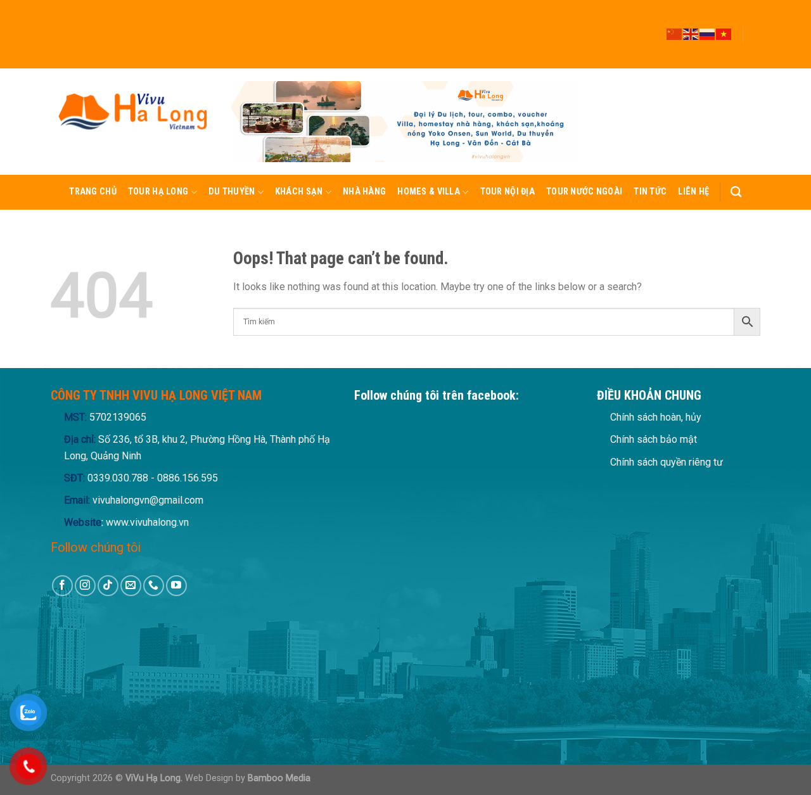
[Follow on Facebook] (754, 5)
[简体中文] (675, 33)
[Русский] (707, 33)
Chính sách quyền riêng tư (666, 462)
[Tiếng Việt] (724, 33)
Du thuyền (231, 191)
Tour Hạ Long (158, 191)
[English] (691, 33)
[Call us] (754, 51)
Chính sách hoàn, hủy (655, 417)
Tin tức (650, 191)
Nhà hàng (364, 191)
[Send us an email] (754, 40)
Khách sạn (299, 191)
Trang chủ (93, 191)
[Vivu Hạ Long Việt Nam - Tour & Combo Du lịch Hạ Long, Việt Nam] (131, 121)
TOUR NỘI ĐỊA (507, 191)
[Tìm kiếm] (736, 192)
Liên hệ (693, 191)
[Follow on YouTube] (754, 62)
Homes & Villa (428, 191)
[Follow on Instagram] (754, 17)
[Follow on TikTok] (754, 28)
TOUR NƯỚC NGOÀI (584, 191)
